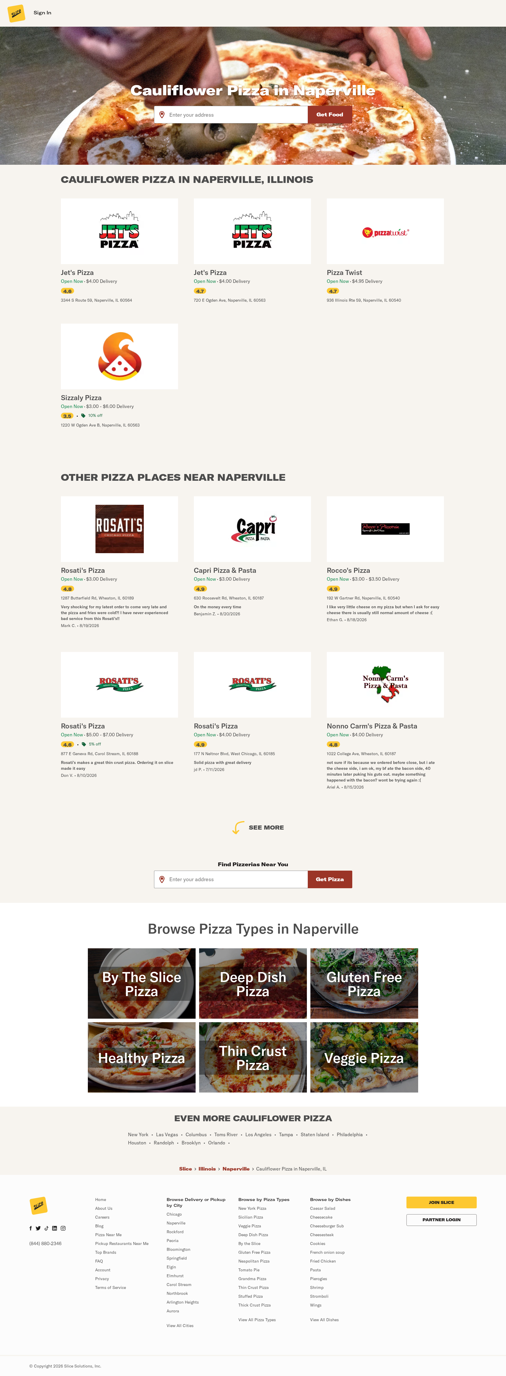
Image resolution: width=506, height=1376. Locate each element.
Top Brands (105, 1252)
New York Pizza (252, 1208)
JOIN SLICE (441, 1202)
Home (100, 1199)
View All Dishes (324, 1319)
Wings (316, 1305)
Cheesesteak (322, 1234)
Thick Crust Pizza (254, 1305)
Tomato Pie (248, 1270)
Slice (185, 1169)
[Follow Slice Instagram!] (63, 1229)
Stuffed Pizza (250, 1296)
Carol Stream (179, 1284)
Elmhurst (175, 1275)
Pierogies (318, 1278)
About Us (103, 1208)
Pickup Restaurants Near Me (121, 1243)
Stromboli (319, 1296)
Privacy (102, 1278)
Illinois (207, 1169)
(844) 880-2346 (45, 1243)
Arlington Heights (183, 1302)
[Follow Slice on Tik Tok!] (47, 1229)
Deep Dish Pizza (253, 1234)
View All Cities (180, 1325)
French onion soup (327, 1252)
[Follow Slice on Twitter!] (38, 1229)
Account (102, 1270)
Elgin (171, 1267)
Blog (99, 1226)
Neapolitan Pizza (254, 1261)
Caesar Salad (322, 1208)
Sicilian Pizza (250, 1217)
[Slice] (16, 13)
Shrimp (317, 1287)
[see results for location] (162, 114)
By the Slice (249, 1243)
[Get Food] (330, 114)
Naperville (236, 1169)
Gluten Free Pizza (254, 1252)
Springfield (177, 1258)
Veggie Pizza (249, 1226)
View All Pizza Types (257, 1319)
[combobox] (238, 114)
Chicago (174, 1214)
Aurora (173, 1311)
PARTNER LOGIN (442, 1219)
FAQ (99, 1261)
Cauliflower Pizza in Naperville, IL (291, 1169)
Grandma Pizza (252, 1278)
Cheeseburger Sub (327, 1226)
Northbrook (177, 1293)
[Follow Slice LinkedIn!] (54, 1229)
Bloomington (178, 1249)
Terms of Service (110, 1287)
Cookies (317, 1243)
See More (266, 827)
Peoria (173, 1240)
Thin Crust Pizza (253, 1287)
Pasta (315, 1270)
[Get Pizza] (330, 879)
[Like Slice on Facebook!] (30, 1229)
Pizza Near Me (108, 1234)
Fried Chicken (323, 1261)
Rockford (175, 1231)
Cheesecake (321, 1217)
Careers (102, 1217)
